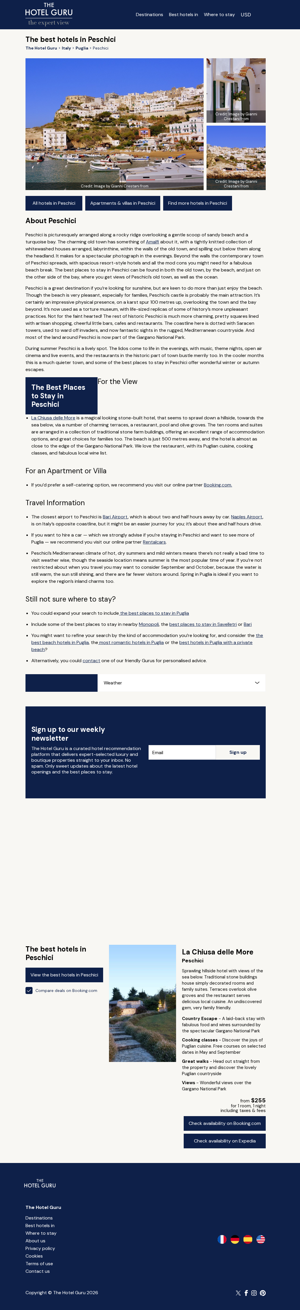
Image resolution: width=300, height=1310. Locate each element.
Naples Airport (246, 517)
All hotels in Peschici (54, 203)
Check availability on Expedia (225, 1141)
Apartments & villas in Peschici (122, 203)
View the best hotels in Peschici (64, 975)
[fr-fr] (222, 1239)
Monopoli (149, 624)
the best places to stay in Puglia (154, 613)
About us (35, 1241)
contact (91, 660)
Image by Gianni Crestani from (121, 186)
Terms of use (39, 1264)
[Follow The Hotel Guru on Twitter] (239, 1293)
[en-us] (261, 1239)
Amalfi (152, 242)
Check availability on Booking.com (225, 1123)
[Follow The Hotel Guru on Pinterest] (263, 1293)
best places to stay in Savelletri (203, 624)
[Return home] (48, 14)
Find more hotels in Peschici (197, 203)
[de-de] (235, 1239)
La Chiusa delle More (53, 418)
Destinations (149, 14)
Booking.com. (218, 485)
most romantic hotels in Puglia (131, 642)
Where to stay (219, 14)
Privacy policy (40, 1248)
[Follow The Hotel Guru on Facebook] (246, 1293)
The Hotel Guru (43, 1207)
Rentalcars (154, 542)
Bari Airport (115, 517)
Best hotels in (183, 14)
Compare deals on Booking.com (66, 990)
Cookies (34, 1256)
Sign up (238, 752)
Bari (248, 624)
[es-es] (248, 1239)
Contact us (37, 1271)
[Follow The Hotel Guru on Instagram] (254, 1293)
